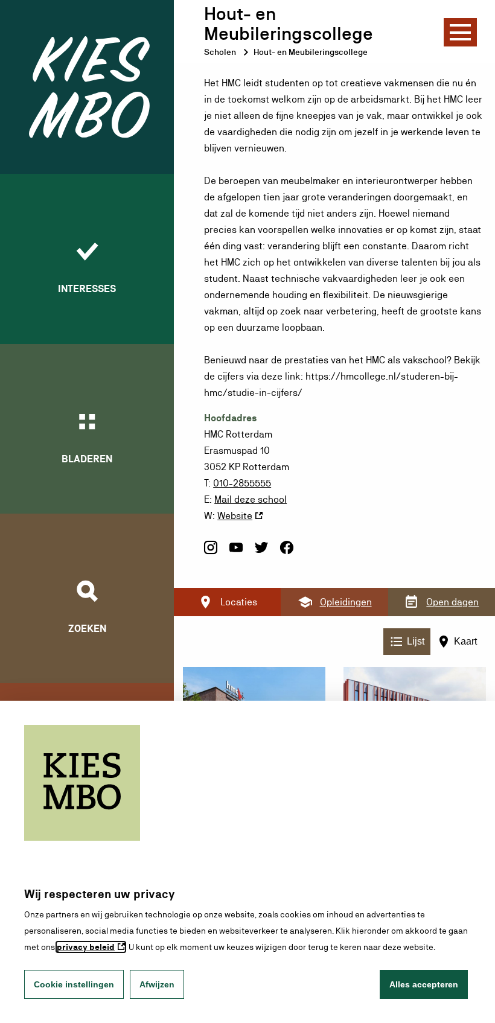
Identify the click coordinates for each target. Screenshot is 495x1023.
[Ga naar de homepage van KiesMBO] (87, 87)
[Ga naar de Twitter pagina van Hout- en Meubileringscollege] (261, 552)
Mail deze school (250, 499)
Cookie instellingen (74, 984)
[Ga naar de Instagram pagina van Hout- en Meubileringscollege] (210, 552)
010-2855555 (242, 483)
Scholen (220, 52)
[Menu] (460, 32)
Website (234, 515)
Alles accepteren (423, 984)
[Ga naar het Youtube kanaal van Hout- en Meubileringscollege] (236, 552)
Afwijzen (156, 984)
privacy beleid (86, 947)
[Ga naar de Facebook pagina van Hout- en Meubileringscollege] (286, 552)
